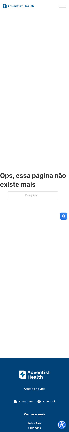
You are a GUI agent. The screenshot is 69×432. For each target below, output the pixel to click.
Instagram (26, 401)
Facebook (49, 401)
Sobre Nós (34, 423)
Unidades (34, 428)
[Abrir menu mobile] (62, 6)
